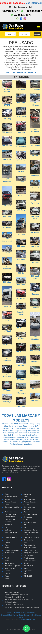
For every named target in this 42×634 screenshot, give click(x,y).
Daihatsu (6, 428)
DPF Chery (7, 118)
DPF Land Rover (35, 277)
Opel (18, 439)
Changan (32, 424)
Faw (37, 428)
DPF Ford (35, 187)
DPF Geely (21, 210)
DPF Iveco (21, 246)
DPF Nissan (21, 328)
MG (37, 437)
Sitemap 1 (16, 613)
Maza (7, 545)
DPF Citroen (35, 145)
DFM (12, 428)
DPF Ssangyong (7, 375)
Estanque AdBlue (11, 537)
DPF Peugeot (7, 345)
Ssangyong (22, 442)
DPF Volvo (35, 400)
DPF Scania (35, 361)
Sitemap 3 (31, 613)
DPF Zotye (21, 406)
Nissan (13, 439)
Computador (28, 517)
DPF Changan (21, 116)
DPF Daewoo (7, 146)
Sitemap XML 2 (17, 615)
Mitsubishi (7, 439)
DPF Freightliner (35, 202)
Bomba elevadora (11, 497)
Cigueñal (27, 512)
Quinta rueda (9, 563)
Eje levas (8, 530)
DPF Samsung (7, 359)
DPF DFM (35, 156)
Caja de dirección (11, 502)
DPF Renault (35, 351)
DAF (36, 426)
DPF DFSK (7, 159)
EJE (25, 527)
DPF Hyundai (35, 232)
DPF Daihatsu (21, 146)
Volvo (26, 444)
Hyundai (15, 433)
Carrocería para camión (29, 508)
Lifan (32, 435)
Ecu (6, 527)
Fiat (4, 430)
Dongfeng (32, 428)
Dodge (25, 428)
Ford (8, 430)
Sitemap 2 (24, 613)
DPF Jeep (21, 259)
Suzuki (34, 442)
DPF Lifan (7, 282)
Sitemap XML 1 (6, 615)
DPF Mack (21, 284)
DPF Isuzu (35, 246)
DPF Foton (21, 195)
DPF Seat (21, 365)
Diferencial (8, 525)
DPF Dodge (35, 175)
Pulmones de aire (30, 560)
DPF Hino (21, 234)
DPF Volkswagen (21, 391)
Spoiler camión (10, 568)
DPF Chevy (21, 132)
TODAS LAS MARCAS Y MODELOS (21, 418)
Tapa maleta (28, 571)
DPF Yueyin (7, 401)
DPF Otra (21, 338)
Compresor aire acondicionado (10, 515)
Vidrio (7, 578)
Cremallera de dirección (10, 520)
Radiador (27, 563)
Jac (37, 433)
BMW (16, 424)
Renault (35, 439)
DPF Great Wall (35, 217)
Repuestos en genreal (12, 565)
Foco (6, 540)
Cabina (7, 499)
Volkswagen (19, 444)
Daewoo (31, 426)
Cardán (26, 504)
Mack (36, 435)
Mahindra (6, 437)
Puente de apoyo (30, 558)
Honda (9, 433)
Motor (7, 494)
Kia (20, 435)
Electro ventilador (11, 532)
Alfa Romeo (6, 424)
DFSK (16, 428)
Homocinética (28, 540)
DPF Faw (21, 171)
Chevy (14, 426)
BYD (27, 424)
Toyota (12, 444)
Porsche (30, 439)
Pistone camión (29, 555)
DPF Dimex (21, 160)
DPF (25, 525)
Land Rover (26, 435)
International (23, 433)
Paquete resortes (30, 550)
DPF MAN (7, 306)
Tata (38, 442)
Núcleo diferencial (30, 547)
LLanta (26, 542)
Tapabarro (8, 573)
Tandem (7, 571)
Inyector (7, 542)
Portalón (8, 558)
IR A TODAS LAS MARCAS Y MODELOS (21, 72)
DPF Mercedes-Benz (21, 312)
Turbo (7, 576)
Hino (5, 433)
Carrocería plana (11, 512)
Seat (16, 442)
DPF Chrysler (7, 132)
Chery (38, 424)
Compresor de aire (30, 514)
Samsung (5, 442)
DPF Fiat (21, 182)
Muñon (7, 547)
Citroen (25, 426)
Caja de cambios (29, 499)
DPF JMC (35, 262)
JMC (10, 435)
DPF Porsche (21, 352)
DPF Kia (21, 273)
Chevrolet (8, 426)
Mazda (22, 437)
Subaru (29, 442)
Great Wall (31, 430)
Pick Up (7, 555)
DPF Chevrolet (35, 130)
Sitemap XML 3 (29, 615)
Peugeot (23, 439)
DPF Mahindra (35, 293)
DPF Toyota (7, 390)
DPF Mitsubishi (35, 338)
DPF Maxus (21, 298)
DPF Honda (7, 227)
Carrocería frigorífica (12, 507)
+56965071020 (22, 15)
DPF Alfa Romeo (7, 90)
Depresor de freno (30, 522)
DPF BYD (7, 105)
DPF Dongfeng (7, 180)
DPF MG (7, 320)
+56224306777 (9, 11)
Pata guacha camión (31, 553)
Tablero (26, 568)
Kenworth (15, 435)
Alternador (27, 494)
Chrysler (19, 426)
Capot (7, 504)
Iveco (34, 433)
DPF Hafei (7, 216)
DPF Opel (7, 331)
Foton (12, 430)
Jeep (6, 435)
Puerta (7, 560)
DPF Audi (21, 89)
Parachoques (9, 553)
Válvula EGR (28, 576)
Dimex (20, 428)
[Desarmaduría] (13, 26)
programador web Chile (27, 619)
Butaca (26, 497)
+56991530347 (32, 11)
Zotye (30, 444)
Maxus (16, 437)
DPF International (7, 240)
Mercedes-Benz (30, 437)
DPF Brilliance (35, 104)
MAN (12, 437)
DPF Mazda (35, 307)
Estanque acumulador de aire (31, 533)
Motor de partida (29, 545)
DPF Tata (35, 389)
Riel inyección (28, 565)
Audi (12, 424)
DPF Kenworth (7, 267)
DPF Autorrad (35, 89)
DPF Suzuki (21, 379)
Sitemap (10, 613)
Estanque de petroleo (31, 537)
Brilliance (22, 424)
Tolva (25, 573)
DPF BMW (21, 103)
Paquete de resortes (12, 550)
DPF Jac (7, 253)
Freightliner (18, 430)
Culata (26, 519)
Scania (11, 442)
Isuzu (30, 433)
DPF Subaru (35, 375)
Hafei (37, 430)
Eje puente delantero (31, 530)
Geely (25, 430)
